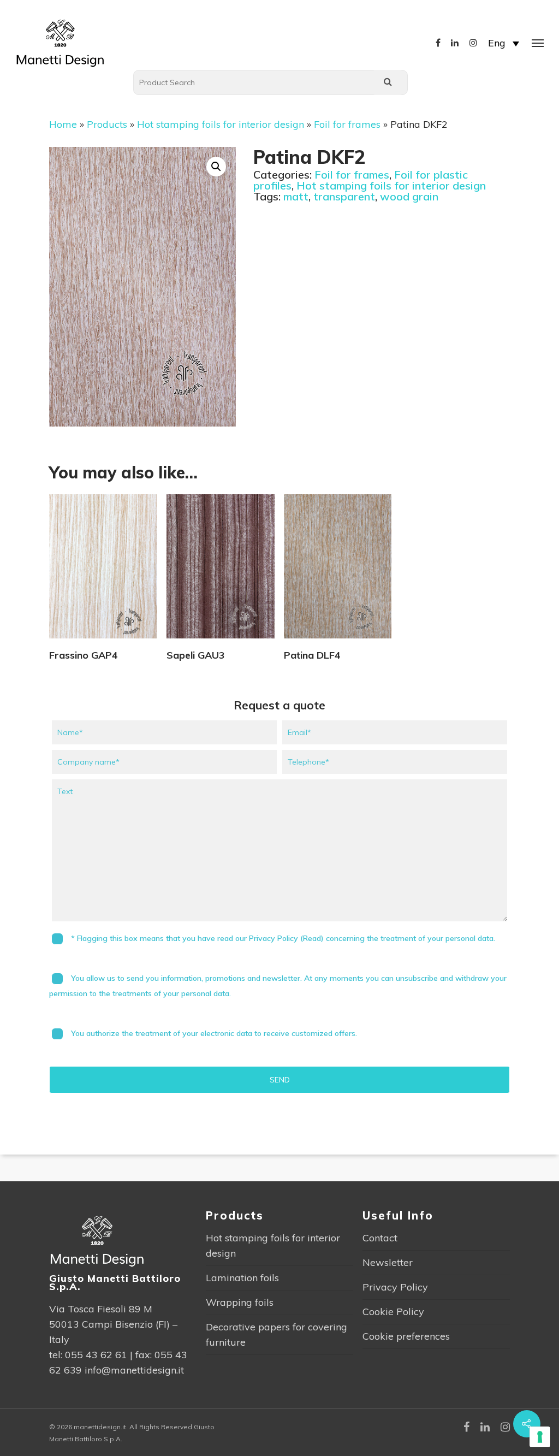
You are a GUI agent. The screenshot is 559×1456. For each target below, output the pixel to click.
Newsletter (387, 1262)
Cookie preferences (406, 1336)
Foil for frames (347, 124)
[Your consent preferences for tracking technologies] (540, 1437)
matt (295, 196)
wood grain (409, 196)
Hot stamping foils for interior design (220, 124)
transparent (344, 196)
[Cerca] (387, 82)
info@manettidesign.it (134, 1370)
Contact (379, 1238)
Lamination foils (242, 1277)
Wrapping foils (239, 1302)
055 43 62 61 (96, 1354)
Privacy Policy (395, 1287)
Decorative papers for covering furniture (276, 1334)
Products (107, 124)
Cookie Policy (393, 1311)
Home (63, 124)
